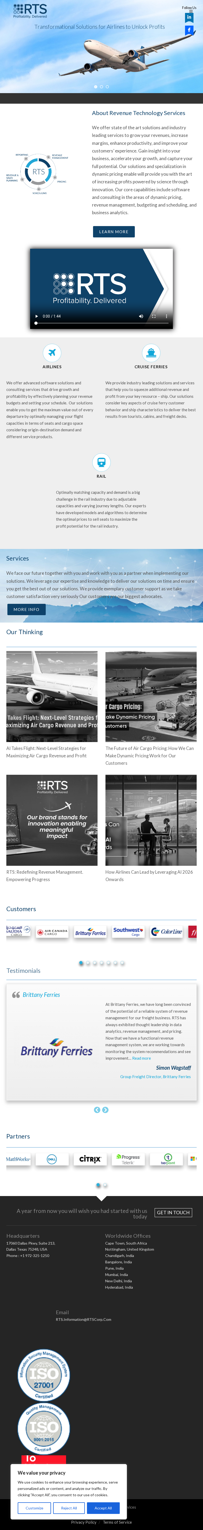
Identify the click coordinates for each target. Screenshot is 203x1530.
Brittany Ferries (41, 994)
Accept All (103, 1508)
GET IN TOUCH (173, 1212)
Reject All (69, 1508)
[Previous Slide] (97, 1109)
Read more (141, 1058)
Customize (34, 1508)
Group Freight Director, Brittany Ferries (155, 1076)
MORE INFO (26, 609)
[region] (69, 1491)
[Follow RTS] (189, 17)
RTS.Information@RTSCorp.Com (83, 1319)
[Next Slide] (105, 1109)
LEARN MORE (113, 231)
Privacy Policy (83, 1522)
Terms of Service (117, 1522)
